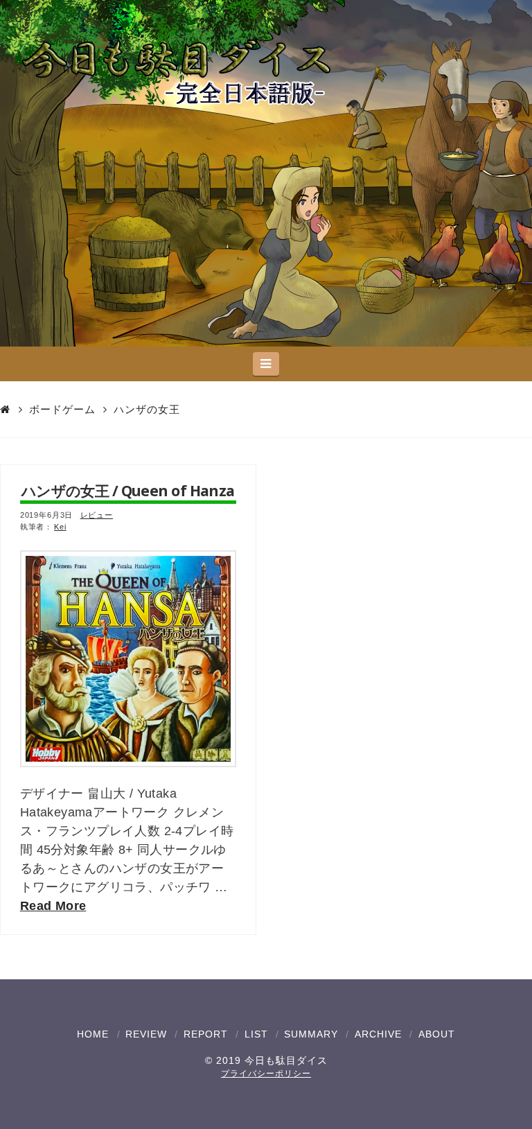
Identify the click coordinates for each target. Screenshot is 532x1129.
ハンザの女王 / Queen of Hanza (128, 490)
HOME (93, 1034)
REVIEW (146, 1034)
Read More (53, 906)
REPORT (206, 1034)
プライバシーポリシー (266, 1073)
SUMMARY (311, 1034)
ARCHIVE (378, 1034)
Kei (60, 527)
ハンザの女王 (147, 409)
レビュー (96, 515)
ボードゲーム (62, 409)
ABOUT (436, 1034)
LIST (256, 1034)
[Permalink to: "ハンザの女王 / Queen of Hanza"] (128, 658)
